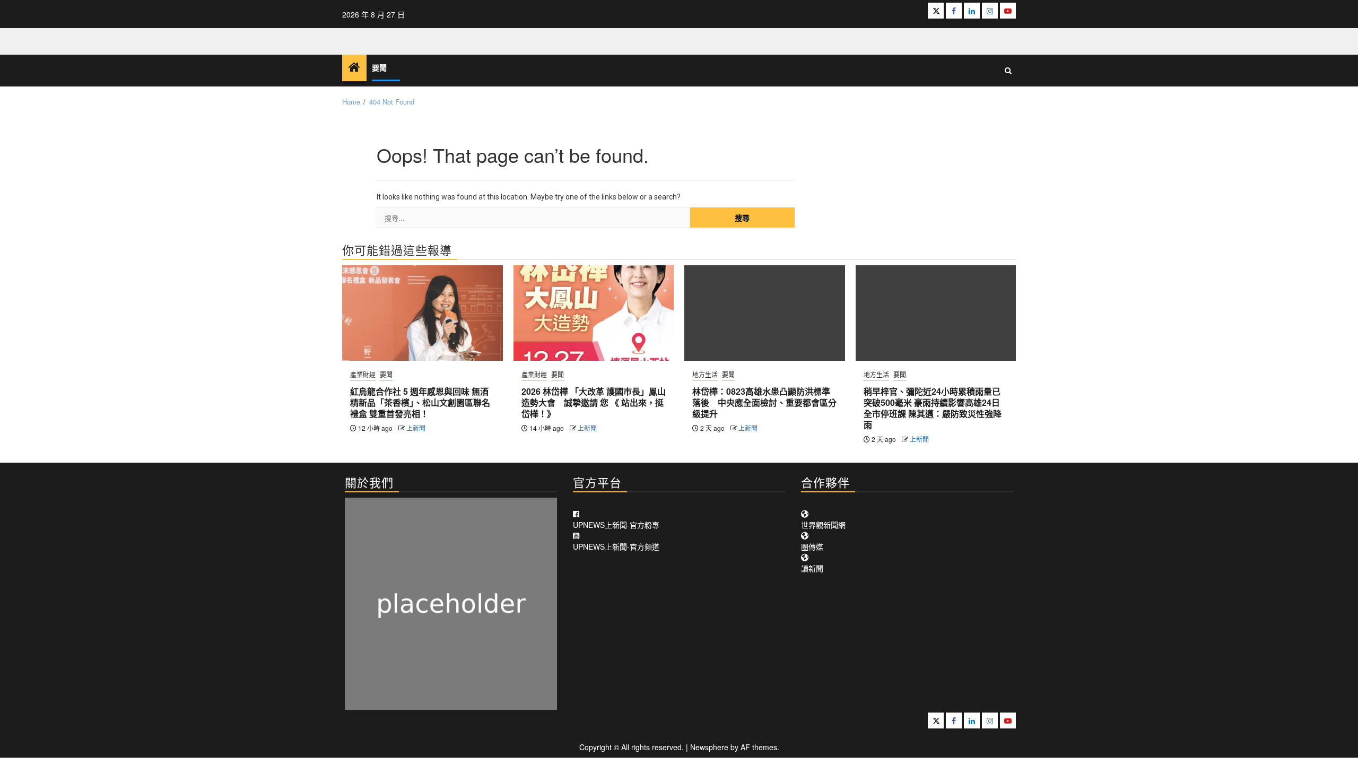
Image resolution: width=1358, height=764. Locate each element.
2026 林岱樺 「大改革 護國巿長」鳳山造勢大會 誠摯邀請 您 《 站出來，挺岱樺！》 (593, 402)
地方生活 (705, 374)
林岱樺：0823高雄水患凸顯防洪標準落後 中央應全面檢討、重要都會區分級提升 (764, 402)
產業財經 (363, 374)
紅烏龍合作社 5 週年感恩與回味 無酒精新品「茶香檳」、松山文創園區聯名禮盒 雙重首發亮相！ (420, 402)
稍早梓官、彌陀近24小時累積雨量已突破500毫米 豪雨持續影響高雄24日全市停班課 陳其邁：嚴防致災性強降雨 (933, 407)
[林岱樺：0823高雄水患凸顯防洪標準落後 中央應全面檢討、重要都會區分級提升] (764, 313)
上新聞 (415, 427)
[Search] (1008, 70)
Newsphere (709, 747)
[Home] (354, 67)
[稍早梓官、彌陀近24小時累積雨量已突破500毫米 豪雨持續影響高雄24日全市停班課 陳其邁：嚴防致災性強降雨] (936, 313)
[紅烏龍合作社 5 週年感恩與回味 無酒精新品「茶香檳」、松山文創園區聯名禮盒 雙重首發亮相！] (422, 313)
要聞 (379, 68)
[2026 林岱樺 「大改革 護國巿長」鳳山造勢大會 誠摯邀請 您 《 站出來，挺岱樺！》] (593, 313)
